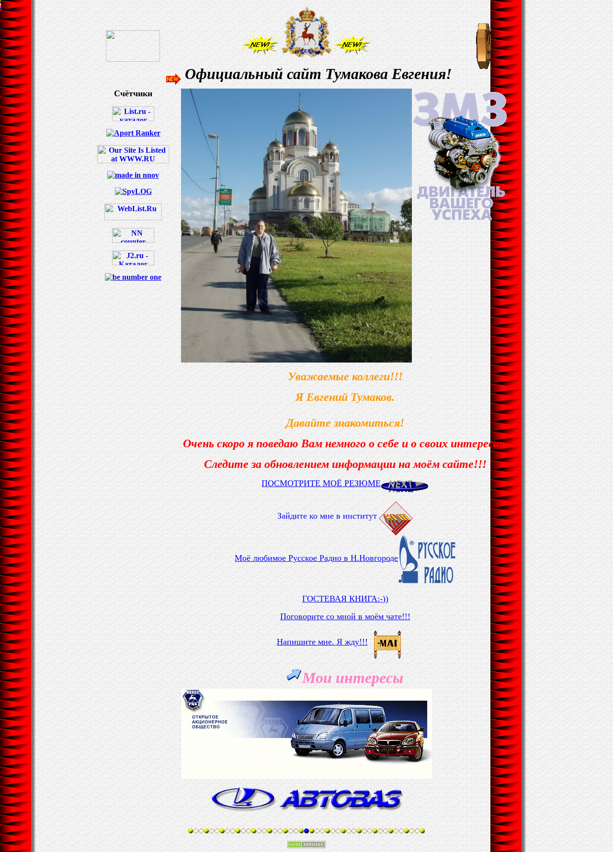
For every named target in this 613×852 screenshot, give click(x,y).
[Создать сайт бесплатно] (306, 845)
